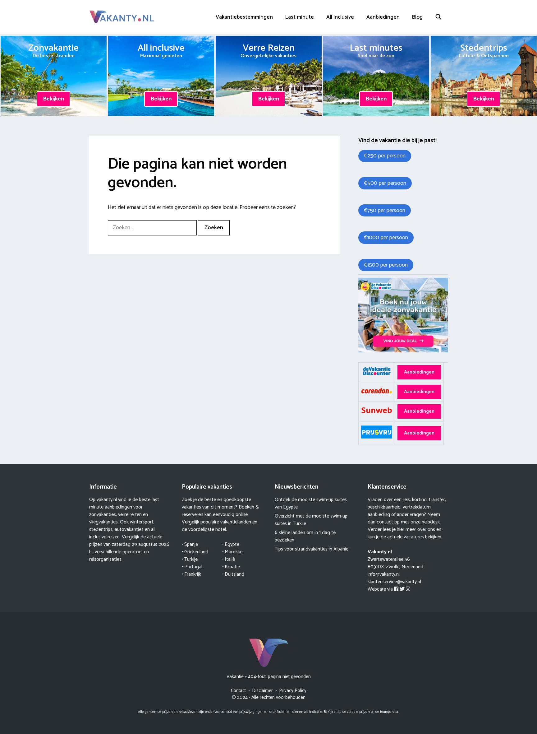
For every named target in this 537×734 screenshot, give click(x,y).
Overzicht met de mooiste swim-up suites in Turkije (311, 520)
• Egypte (230, 544)
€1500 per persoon (386, 265)
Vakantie (235, 677)
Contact (238, 691)
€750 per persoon (384, 210)
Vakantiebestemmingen (244, 17)
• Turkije (190, 559)
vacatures (414, 537)
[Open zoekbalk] (438, 17)
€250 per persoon (385, 155)
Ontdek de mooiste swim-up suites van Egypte (311, 503)
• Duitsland (233, 574)
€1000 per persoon (386, 237)
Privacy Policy (292, 691)
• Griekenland (195, 552)
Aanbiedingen (383, 17)
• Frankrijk (191, 574)
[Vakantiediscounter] (403, 351)
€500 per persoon (385, 183)
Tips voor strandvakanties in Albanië (311, 549)
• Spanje (190, 544)
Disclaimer (262, 691)
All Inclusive (340, 17)
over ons (426, 529)
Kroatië (232, 567)
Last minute (299, 17)
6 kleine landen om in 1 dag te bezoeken (305, 536)
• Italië (228, 559)
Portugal (193, 567)
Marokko (234, 552)
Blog (417, 17)
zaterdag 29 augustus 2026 (140, 544)
